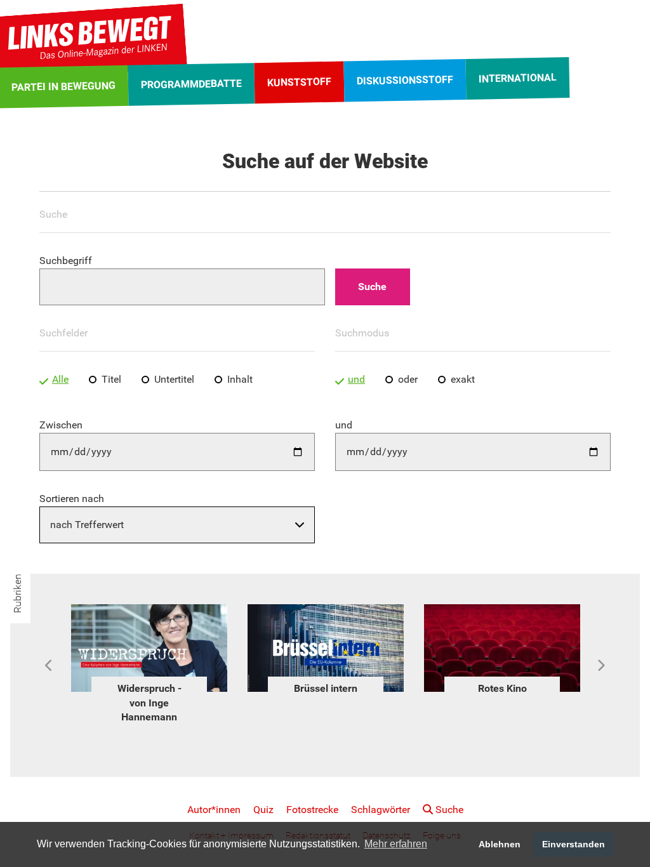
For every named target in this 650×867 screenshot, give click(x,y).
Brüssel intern (325, 688)
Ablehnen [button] (500, 844)
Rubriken (17, 593)
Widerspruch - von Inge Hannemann (149, 702)
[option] (149, 666)
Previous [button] (49, 665)
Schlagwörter (380, 810)
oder (408, 379)
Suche (448, 810)
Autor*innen (214, 810)
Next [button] (601, 665)
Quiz (263, 810)
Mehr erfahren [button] (395, 843)
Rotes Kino (502, 688)
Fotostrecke (312, 810)
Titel (111, 379)
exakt (463, 379)
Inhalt (240, 379)
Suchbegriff (65, 261)
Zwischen (61, 425)
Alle (60, 379)
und (356, 379)
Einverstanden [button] (573, 844)
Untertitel (174, 379)
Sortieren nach (71, 499)
